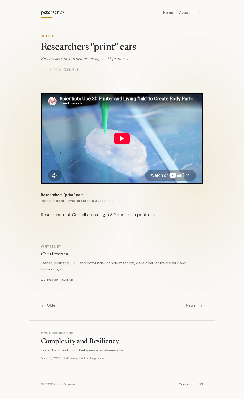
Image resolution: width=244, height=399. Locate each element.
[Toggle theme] (199, 11)
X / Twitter (49, 280)
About (184, 12)
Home (168, 12)
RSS (200, 384)
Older (49, 305)
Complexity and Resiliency (80, 341)
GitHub (67, 280)
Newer (194, 305)
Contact (185, 384)
